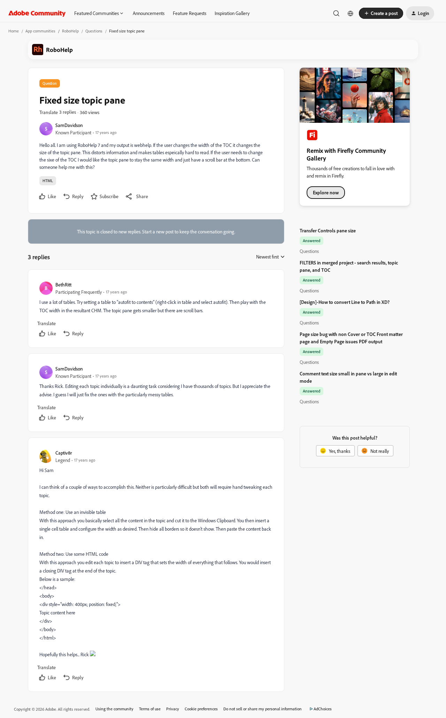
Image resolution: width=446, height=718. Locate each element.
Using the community (114, 708)
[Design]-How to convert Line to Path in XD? (345, 302)
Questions (93, 30)
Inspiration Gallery (232, 13)
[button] (381, 13)
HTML (48, 180)
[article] (156, 310)
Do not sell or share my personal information (262, 708)
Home (13, 30)
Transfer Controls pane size (328, 230)
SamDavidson (69, 125)
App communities (40, 30)
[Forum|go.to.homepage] (37, 13)
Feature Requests (189, 13)
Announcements (148, 13)
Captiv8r (63, 453)
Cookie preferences (201, 708)
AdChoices (323, 708)
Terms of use (150, 708)
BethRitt (63, 284)
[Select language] (350, 13)
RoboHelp (70, 30)
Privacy (172, 708)
